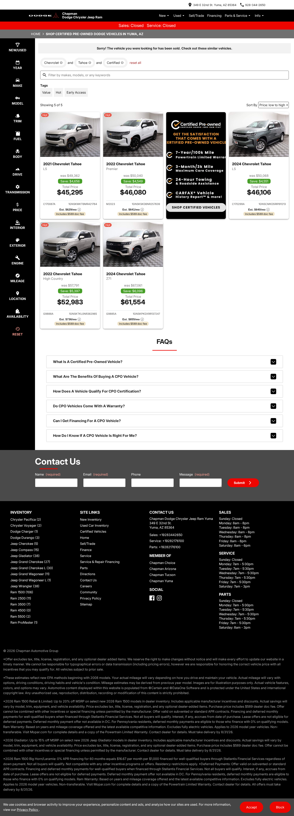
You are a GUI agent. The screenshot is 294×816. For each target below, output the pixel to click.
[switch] (46, 92)
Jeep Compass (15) (24, 550)
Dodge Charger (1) (24, 531)
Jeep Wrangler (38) (24, 586)
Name (48, 474)
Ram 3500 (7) (20, 604)
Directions (87, 574)
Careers (86, 586)
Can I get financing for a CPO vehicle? (87, 421)
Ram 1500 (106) (21, 592)
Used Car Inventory (94, 525)
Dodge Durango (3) (25, 538)
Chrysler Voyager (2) (26, 525)
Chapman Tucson (162, 575)
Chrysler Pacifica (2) (25, 519)
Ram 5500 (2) (20, 616)
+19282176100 (173, 541)
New (162, 16)
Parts (84, 568)
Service (85, 556)
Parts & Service (236, 16)
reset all (135, 63)
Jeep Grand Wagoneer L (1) (30, 580)
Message (194, 474)
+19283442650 (170, 535)
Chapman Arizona (162, 569)
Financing (214, 16)
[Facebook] (152, 598)
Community (88, 592)
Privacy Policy (90, 598)
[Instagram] (159, 598)
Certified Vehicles (93, 531)
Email (95, 474)
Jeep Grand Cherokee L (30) (31, 568)
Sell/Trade (196, 16)
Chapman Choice (162, 563)
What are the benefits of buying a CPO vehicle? (95, 376)
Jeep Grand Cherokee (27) (30, 562)
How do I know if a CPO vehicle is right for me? (95, 435)
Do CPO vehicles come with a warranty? (89, 406)
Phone (136, 474)
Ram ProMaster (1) (24, 622)
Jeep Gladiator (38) (25, 556)
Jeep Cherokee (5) (24, 544)
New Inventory (91, 519)
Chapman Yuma (161, 581)
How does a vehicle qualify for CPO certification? (97, 391)
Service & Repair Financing (100, 562)
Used (177, 16)
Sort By (251, 105)
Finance (86, 550)
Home (36, 34)
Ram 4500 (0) (20, 610)
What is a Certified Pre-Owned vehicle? (87, 362)
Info (258, 16)
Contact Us (88, 580)
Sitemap (86, 604)
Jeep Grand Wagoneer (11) (30, 574)
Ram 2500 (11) (20, 598)
